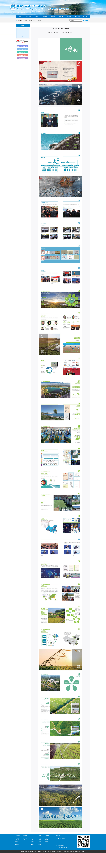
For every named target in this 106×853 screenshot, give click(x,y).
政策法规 (46, 841)
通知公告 (32, 838)
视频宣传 (32, 842)
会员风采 (30, 20)
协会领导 (17, 841)
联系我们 (85, 16)
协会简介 (17, 838)
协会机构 (17, 839)
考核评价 (61, 16)
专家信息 (22, 36)
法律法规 (69, 16)
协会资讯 (32, 839)
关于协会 (28, 16)
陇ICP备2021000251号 (47, 851)
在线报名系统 (22, 52)
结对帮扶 (32, 844)
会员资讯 (22, 34)
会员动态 (45, 16)
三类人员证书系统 (22, 49)
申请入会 (39, 838)
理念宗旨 (17, 846)
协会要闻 (36, 16)
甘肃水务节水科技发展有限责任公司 (72, 851)
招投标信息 (32, 841)
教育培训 (77, 16)
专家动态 (46, 839)
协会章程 (17, 842)
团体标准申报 (22, 58)
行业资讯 (53, 16)
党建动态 (24, 839)
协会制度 (17, 844)
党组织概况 (25, 838)
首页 (20, 16)
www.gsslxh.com (60, 843)
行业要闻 (46, 838)
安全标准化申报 (22, 55)
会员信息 (25, 20)
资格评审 (39, 20)
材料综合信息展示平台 (22, 46)
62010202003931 (59, 851)
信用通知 (34, 20)
